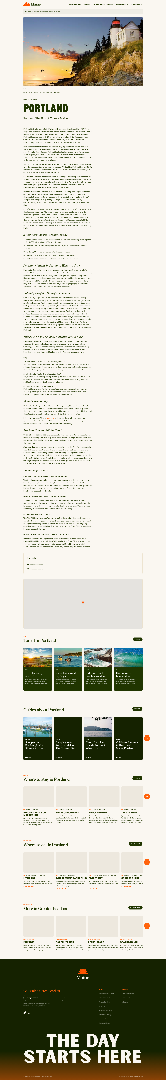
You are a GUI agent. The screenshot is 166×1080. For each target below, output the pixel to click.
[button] (83, 602)
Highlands (102, 1006)
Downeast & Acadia (105, 1010)
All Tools (138, 639)
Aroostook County (105, 1015)
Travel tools (126, 998)
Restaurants (122, 4)
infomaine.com (128, 993)
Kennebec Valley (104, 1019)
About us (125, 1002)
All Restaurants (136, 843)
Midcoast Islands (104, 1023)
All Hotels (137, 778)
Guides (87, 4)
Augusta (50, 418)
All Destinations (135, 907)
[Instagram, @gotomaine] (29, 1013)
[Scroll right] (147, 738)
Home (25, 93)
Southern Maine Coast (106, 993)
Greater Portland (46, 93)
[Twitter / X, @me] (24, 1012)
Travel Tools (137, 4)
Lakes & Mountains (105, 998)
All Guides (137, 708)
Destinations (75, 4)
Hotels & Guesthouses (103, 4)
